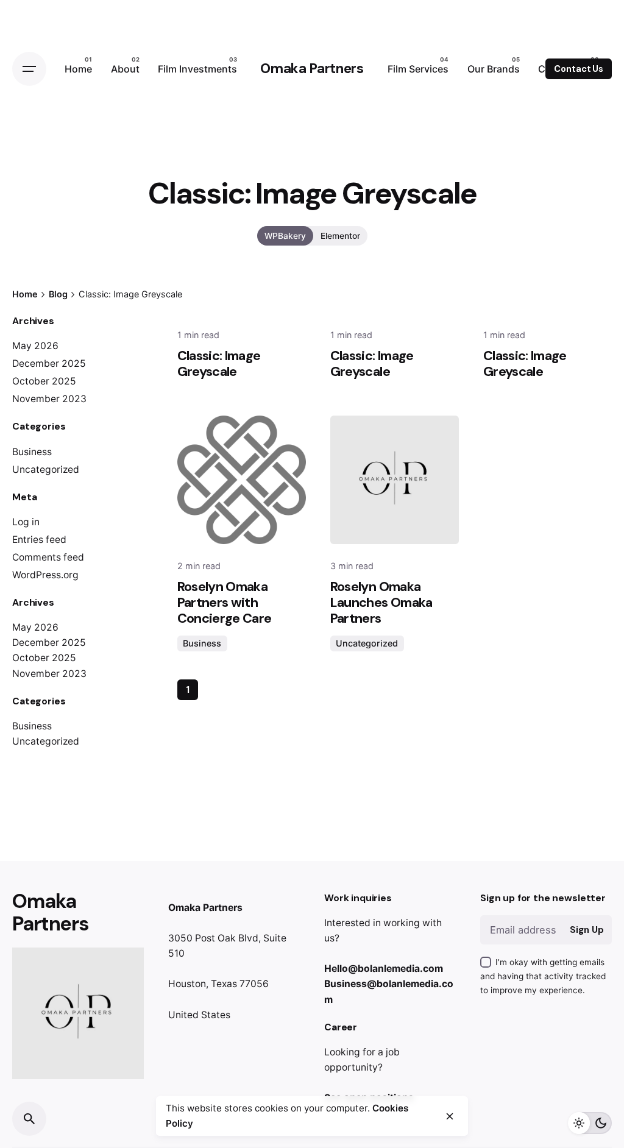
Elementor (340, 236)
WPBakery (285, 236)
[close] (449, 1116)
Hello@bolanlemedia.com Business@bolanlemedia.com (388, 984)
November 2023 (49, 399)
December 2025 (49, 363)
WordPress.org (45, 575)
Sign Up (586, 930)
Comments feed (48, 557)
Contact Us (578, 68)
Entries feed (39, 539)
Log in (26, 522)
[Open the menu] (29, 69)
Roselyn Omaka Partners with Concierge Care (224, 602)
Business (32, 452)
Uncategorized (45, 469)
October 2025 (44, 381)
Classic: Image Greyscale (219, 363)
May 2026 (35, 346)
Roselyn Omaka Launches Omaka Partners (381, 602)
